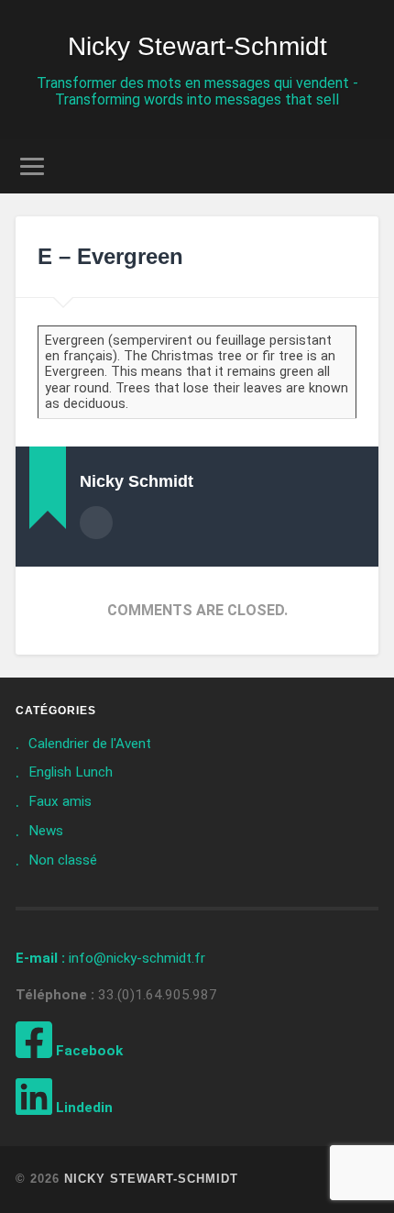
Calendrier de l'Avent (89, 743)
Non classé (62, 860)
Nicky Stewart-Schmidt (197, 46)
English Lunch (70, 772)
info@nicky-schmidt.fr (110, 958)
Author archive (96, 522)
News (45, 830)
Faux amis (60, 801)
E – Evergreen (110, 256)
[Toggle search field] (364, 166)
